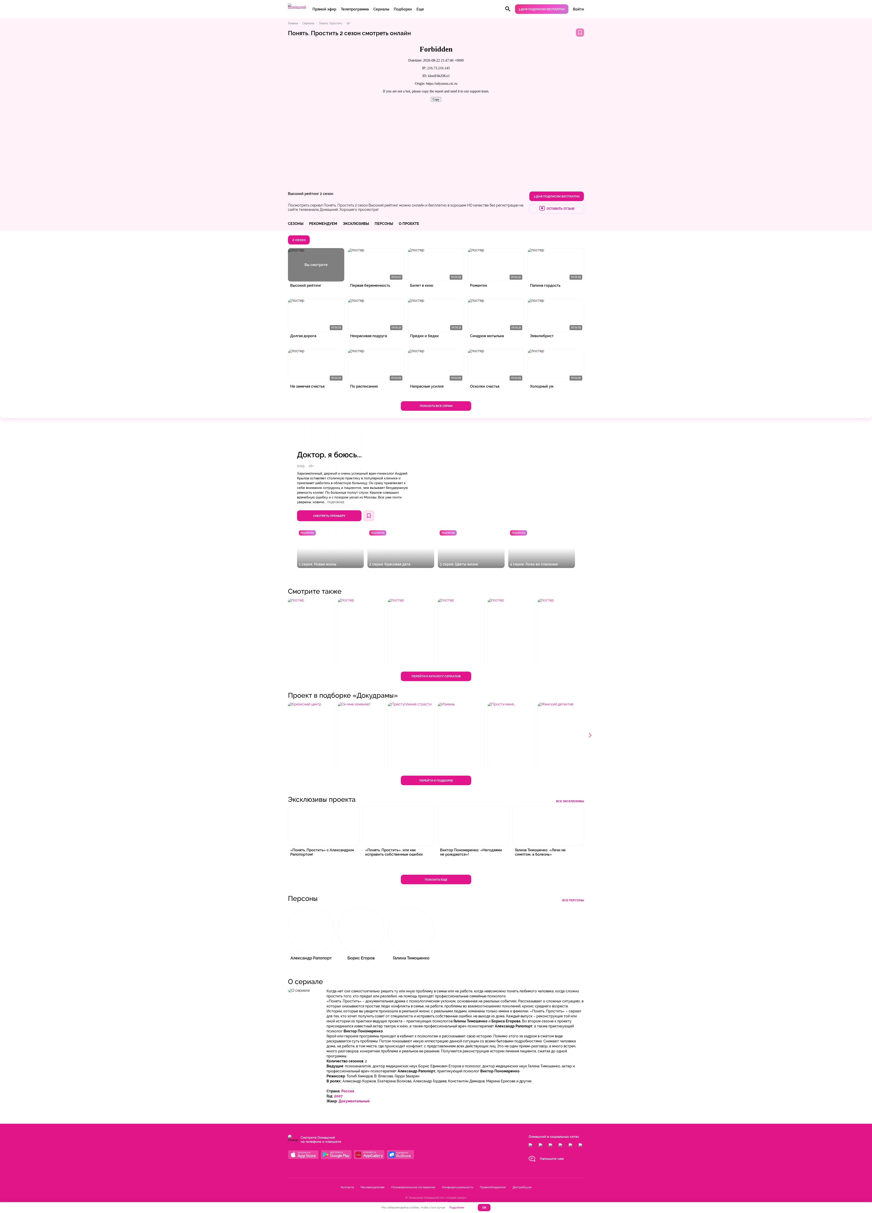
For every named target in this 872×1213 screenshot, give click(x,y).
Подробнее (335, 502)
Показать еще (436, 879)
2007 (338, 1096)
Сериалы (381, 9)
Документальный (354, 1101)
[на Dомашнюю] (297, 7)
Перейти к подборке (436, 780)
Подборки (403, 9)
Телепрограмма (355, 9)
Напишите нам (552, 1159)
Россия (347, 1091)
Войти (578, 9)
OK (484, 1207)
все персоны (573, 900)
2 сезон (326, 194)
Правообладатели (493, 1187)
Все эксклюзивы (570, 801)
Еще (420, 9)
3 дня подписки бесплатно (542, 9)
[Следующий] (590, 735)
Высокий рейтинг (303, 194)
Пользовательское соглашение (413, 1187)
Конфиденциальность (457, 1187)
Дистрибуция (522, 1187)
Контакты (347, 1187)
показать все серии (436, 406)
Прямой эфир (324, 9)
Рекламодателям (372, 1187)
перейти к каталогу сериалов (436, 676)
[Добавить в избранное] (580, 32)
